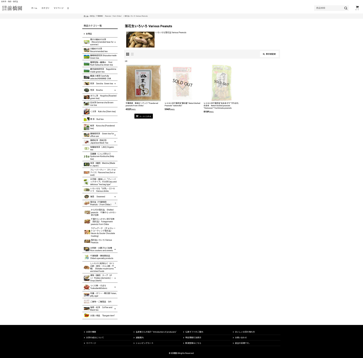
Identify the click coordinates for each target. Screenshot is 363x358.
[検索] (345, 8)
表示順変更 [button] (271, 54)
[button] (68, 8)
